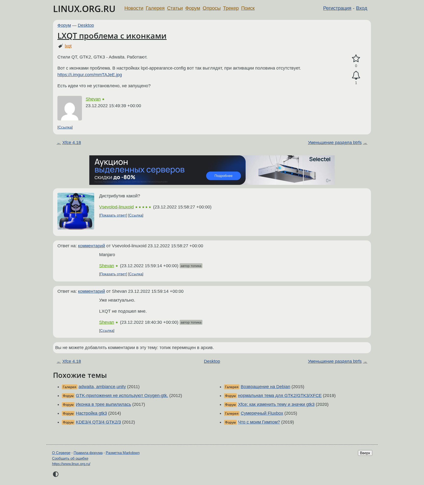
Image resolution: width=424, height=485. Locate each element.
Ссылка (65, 127)
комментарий (91, 245)
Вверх (365, 453)
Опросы (212, 8)
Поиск (248, 8)
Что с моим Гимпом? (259, 422)
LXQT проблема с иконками (112, 35)
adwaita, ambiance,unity (102, 386)
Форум (192, 8)
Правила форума (88, 453)
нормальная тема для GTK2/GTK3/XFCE (280, 395)
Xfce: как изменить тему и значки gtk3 (276, 404)
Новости (133, 8)
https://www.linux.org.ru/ (71, 464)
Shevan (93, 99)
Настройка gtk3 (91, 413)
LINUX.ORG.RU (84, 9)
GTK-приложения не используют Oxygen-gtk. (122, 395)
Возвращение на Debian (265, 386)
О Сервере (61, 453)
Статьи (175, 8)
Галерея (155, 8)
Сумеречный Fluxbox (262, 413)
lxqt (68, 46)
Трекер (231, 8)
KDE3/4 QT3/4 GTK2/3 (98, 422)
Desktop (86, 25)
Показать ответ (113, 215)
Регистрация (337, 8)
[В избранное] (356, 59)
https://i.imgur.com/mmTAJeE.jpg (89, 74)
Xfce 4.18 (71, 142)
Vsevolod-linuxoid (116, 207)
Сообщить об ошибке (70, 458)
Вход (361, 8)
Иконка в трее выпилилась (103, 404)
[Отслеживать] (356, 75)
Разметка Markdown (123, 453)
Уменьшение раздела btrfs (335, 142)
